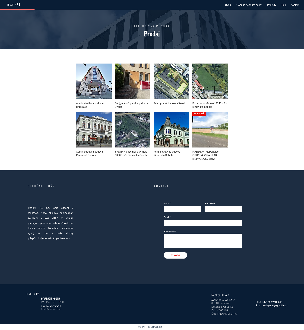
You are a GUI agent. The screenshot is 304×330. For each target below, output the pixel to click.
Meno (167, 203)
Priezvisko (210, 203)
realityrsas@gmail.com (275, 305)
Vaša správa (170, 231)
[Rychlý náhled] (94, 81)
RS (18, 4)
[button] (249, 5)
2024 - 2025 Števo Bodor (151, 326)
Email (167, 217)
